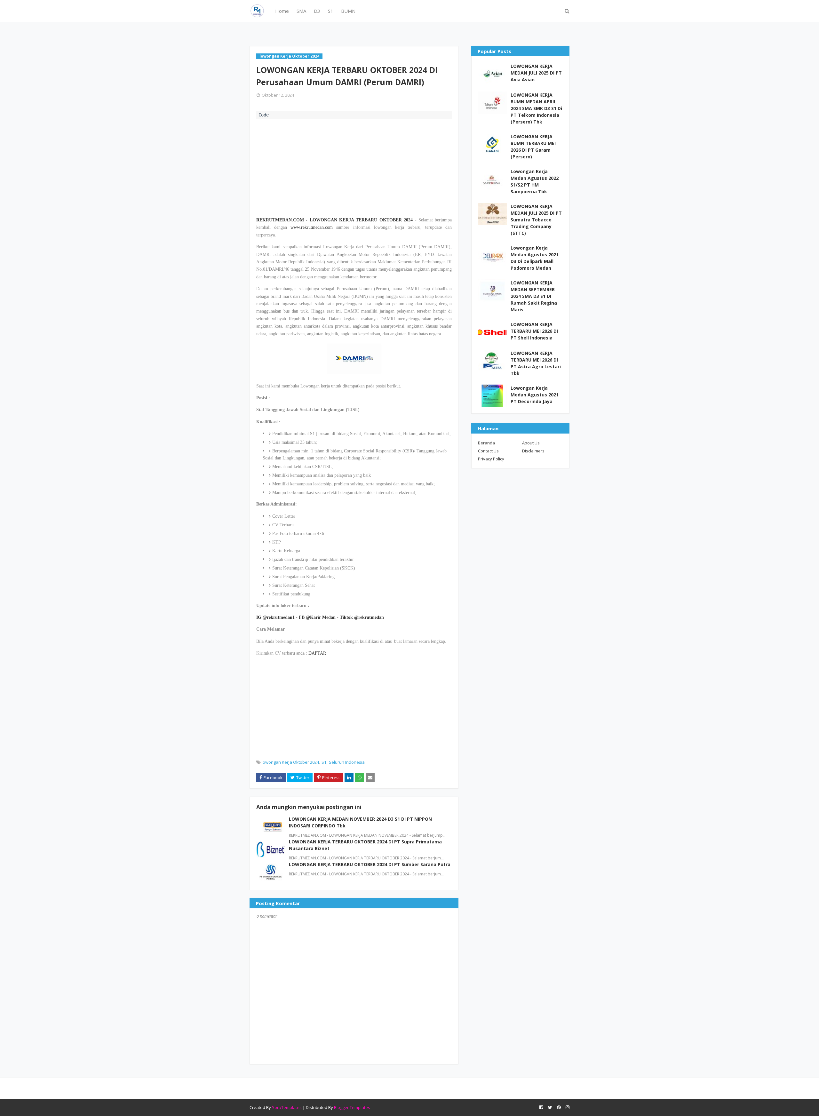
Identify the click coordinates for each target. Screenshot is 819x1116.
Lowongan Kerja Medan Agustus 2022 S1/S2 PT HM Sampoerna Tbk (535, 181)
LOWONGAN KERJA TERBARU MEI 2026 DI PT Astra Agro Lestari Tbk (536, 363)
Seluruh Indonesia (347, 762)
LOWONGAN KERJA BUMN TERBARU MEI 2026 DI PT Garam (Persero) (533, 146)
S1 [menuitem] (330, 11)
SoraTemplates (287, 1107)
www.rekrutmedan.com (311, 227)
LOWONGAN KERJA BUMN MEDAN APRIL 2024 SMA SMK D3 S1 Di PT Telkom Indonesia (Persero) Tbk (536, 108)
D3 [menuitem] (317, 11)
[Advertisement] (354, 167)
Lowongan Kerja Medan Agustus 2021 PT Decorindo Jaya (535, 394)
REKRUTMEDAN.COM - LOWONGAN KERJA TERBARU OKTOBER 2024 (334, 220)
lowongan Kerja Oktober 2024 (290, 762)
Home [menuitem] (282, 11)
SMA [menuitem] (301, 11)
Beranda (486, 443)
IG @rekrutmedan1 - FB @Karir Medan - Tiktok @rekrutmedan (320, 617)
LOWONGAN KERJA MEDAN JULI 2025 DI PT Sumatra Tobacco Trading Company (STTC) (536, 219)
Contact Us (488, 451)
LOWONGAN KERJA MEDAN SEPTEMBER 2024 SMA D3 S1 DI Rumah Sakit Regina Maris (534, 296)
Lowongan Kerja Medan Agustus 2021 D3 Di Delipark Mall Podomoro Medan (535, 258)
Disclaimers (533, 451)
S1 (324, 762)
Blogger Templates (352, 1107)
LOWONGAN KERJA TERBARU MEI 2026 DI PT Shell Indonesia (534, 331)
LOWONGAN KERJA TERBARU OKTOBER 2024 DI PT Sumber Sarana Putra (369, 864)
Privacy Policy (491, 459)
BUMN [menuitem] (348, 11)
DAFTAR (317, 653)
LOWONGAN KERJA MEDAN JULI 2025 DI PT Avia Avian (536, 73)
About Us (531, 443)
